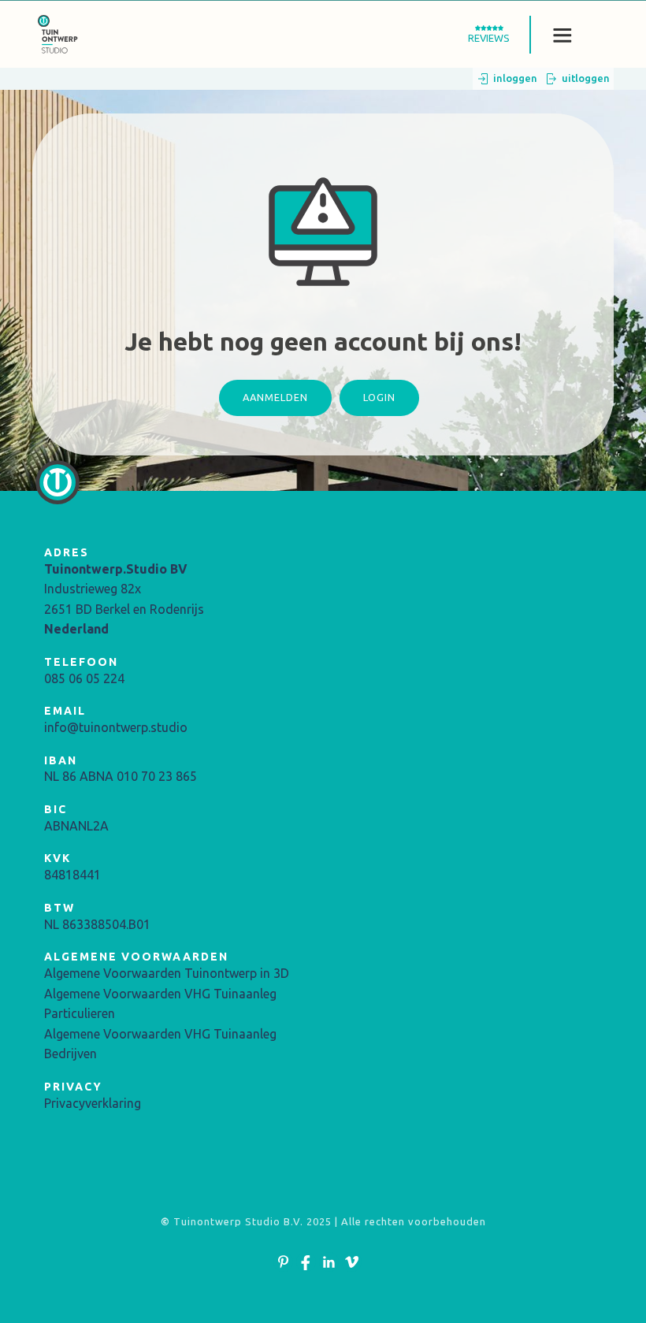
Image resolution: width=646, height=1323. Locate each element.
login (379, 397)
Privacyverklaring (92, 1103)
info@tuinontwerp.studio (115, 727)
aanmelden (275, 397)
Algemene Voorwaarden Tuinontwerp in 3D (166, 973)
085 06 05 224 (84, 678)
